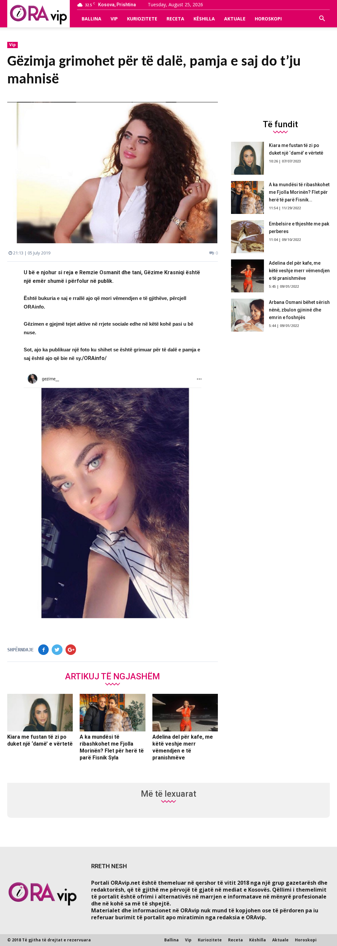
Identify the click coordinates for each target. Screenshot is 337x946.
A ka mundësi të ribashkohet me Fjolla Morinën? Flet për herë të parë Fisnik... (299, 192)
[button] (322, 19)
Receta (175, 18)
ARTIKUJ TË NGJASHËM (112, 676)
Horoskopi (268, 18)
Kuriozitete (142, 18)
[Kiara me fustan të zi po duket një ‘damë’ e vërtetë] (40, 712)
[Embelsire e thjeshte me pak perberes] (247, 236)
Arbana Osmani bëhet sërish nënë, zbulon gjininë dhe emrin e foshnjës (299, 310)
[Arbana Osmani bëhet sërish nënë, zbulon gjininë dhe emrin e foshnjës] (247, 315)
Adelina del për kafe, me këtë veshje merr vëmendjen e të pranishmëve (299, 270)
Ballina (91, 18)
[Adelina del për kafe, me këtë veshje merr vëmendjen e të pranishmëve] (185, 712)
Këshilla (204, 18)
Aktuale (235, 18)
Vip (114, 18)
